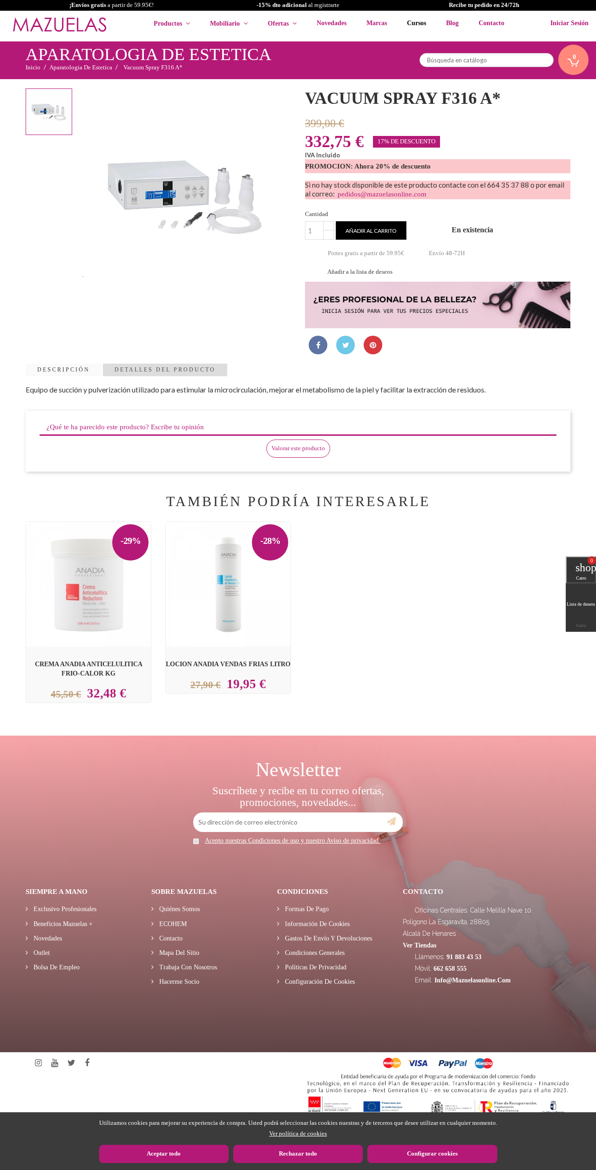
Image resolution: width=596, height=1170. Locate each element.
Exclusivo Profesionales (64, 909)
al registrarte (298, 4)
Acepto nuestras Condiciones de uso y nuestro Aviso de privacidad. (292, 840)
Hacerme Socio (178, 981)
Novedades (47, 938)
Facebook (87, 1063)
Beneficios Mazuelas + (62, 923)
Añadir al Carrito (99, 564)
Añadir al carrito (371, 230)
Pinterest (373, 345)
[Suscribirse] (391, 821)
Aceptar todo (164, 1153)
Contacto (170, 938)
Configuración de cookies (319, 981)
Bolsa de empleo (56, 967)
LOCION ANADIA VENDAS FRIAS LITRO (228, 664)
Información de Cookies (316, 923)
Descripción (63, 369)
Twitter (71, 1063)
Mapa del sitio (178, 952)
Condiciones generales (314, 952)
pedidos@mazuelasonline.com (382, 194)
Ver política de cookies (298, 1133)
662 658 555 (450, 968)
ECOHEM (172, 923)
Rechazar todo (298, 1153)
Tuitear (345, 345)
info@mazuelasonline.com (472, 980)
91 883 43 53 (464, 957)
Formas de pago (306, 909)
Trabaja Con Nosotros (187, 967)
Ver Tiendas (419, 945)
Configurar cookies (432, 1153)
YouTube (54, 1063)
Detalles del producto (165, 369)
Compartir (318, 345)
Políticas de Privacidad (314, 967)
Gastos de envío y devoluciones (327, 938)
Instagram (38, 1063)
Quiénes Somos (178, 909)
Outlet (41, 952)
